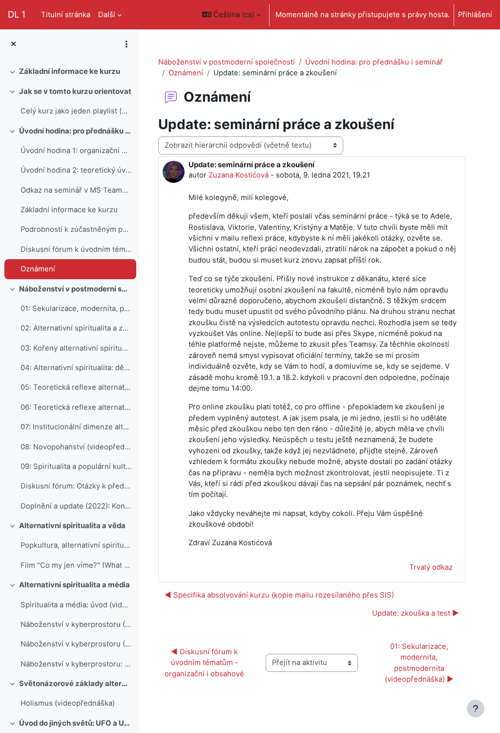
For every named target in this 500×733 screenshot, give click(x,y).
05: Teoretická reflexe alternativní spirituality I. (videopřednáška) (76, 387)
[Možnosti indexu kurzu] (126, 44)
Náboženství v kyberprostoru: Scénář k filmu (76, 664)
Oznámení (38, 269)
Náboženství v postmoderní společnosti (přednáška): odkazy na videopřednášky (75, 289)
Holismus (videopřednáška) (68, 703)
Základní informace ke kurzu (69, 71)
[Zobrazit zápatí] (475, 708)
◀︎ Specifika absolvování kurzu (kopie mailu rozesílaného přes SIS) (279, 595)
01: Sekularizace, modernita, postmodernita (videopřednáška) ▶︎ (419, 663)
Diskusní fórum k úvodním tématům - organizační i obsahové (76, 249)
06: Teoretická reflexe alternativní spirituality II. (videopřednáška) (76, 407)
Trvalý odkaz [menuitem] (431, 567)
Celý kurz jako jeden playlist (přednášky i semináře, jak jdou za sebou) (76, 111)
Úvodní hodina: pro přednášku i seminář (75, 131)
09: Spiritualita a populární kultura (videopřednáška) (76, 466)
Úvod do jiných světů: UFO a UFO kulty (75, 723)
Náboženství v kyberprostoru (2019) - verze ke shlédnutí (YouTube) (76, 624)
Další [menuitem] (106, 14)
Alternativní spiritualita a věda (72, 525)
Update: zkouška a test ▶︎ (415, 613)
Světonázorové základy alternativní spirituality (75, 683)
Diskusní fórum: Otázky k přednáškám (76, 486)
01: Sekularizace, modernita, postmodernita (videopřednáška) (76, 308)
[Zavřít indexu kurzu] (13, 44)
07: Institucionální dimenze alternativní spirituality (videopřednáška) (76, 426)
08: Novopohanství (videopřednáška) (76, 447)
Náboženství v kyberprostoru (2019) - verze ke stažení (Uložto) (76, 644)
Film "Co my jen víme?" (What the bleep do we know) (76, 565)
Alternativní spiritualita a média (74, 584)
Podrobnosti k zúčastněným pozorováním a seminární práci (76, 229)
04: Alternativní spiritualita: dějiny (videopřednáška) (76, 367)
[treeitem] (69, 71)
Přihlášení (475, 14)
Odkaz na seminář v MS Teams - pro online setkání (76, 190)
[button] (231, 14)
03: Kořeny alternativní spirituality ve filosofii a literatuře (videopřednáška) (76, 348)
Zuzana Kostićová (238, 175)
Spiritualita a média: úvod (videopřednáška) (76, 604)
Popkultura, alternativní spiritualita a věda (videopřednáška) (76, 545)
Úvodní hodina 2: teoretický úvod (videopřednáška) (76, 170)
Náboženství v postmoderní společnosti (226, 62)
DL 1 (16, 14)
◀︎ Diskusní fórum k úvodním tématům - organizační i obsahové (204, 662)
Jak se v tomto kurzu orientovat (75, 91)
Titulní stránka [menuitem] (65, 14)
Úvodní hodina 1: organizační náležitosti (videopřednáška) (76, 150)
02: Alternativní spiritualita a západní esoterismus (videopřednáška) (76, 328)
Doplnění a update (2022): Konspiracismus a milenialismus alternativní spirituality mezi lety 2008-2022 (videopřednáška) (76, 506)
